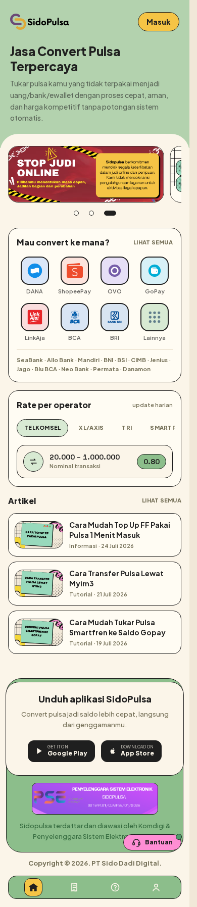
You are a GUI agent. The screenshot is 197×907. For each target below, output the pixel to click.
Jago (23, 369)
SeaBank (30, 360)
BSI (122, 360)
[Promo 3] (110, 213)
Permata (106, 369)
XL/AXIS (91, 427)
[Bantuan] (115, 887)
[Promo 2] (91, 213)
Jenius (159, 360)
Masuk (158, 21)
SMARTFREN (168, 427)
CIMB (138, 360)
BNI (108, 360)
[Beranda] (33, 887)
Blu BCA (45, 369)
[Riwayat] (74, 887)
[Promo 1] (76, 213)
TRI (127, 427)
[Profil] (156, 887)
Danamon (137, 369)
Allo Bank (60, 360)
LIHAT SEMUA (153, 242)
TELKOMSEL (42, 427)
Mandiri (89, 360)
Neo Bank (75, 369)
